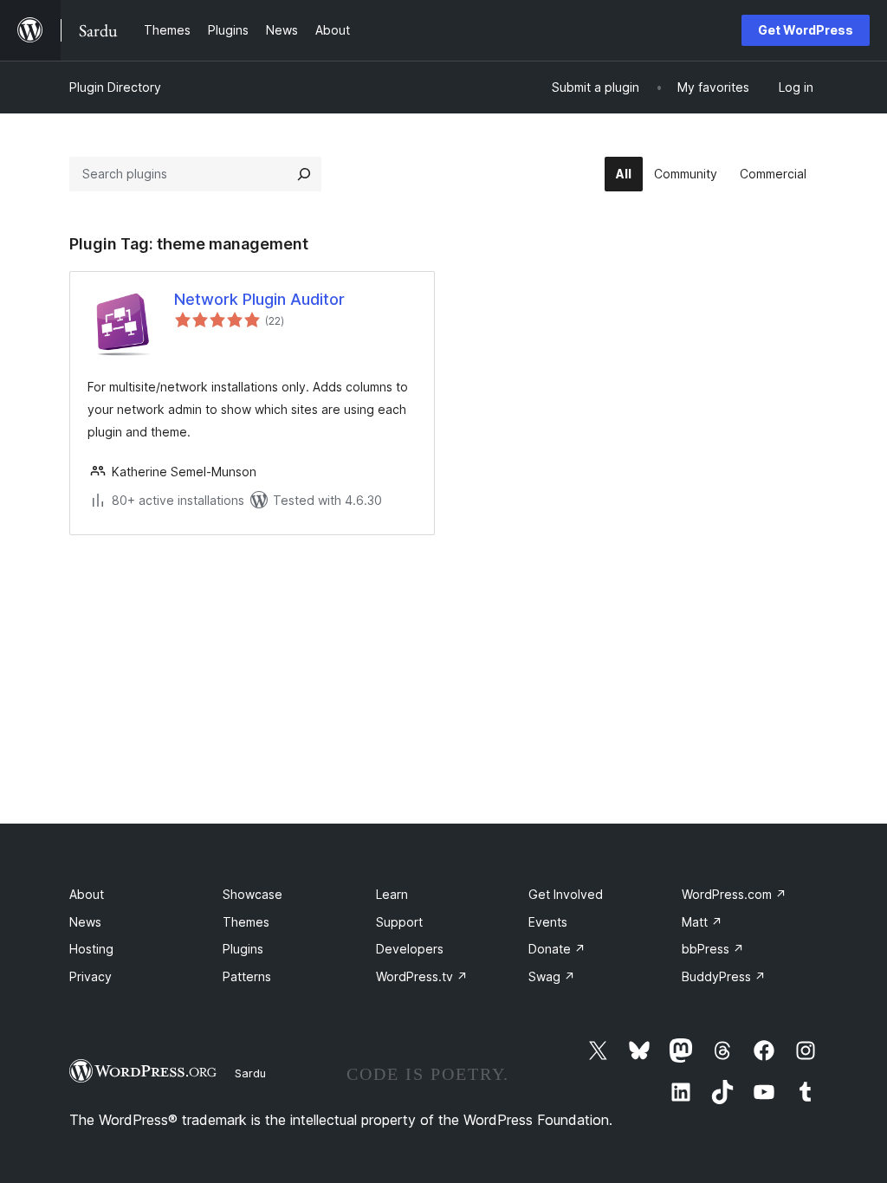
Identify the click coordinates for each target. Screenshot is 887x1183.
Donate (557, 948)
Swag (551, 976)
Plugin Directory (115, 87)
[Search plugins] (304, 174)
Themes (246, 922)
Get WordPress (805, 30)
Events (547, 922)
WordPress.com (734, 894)
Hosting (91, 948)
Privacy (90, 976)
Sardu (250, 1073)
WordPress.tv (422, 976)
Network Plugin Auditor (259, 299)
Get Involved (565, 894)
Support (399, 922)
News (85, 922)
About (86, 894)
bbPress (713, 948)
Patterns (247, 976)
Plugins (243, 948)
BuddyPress (724, 976)
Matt (702, 922)
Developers (410, 948)
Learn (392, 894)
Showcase (252, 894)
